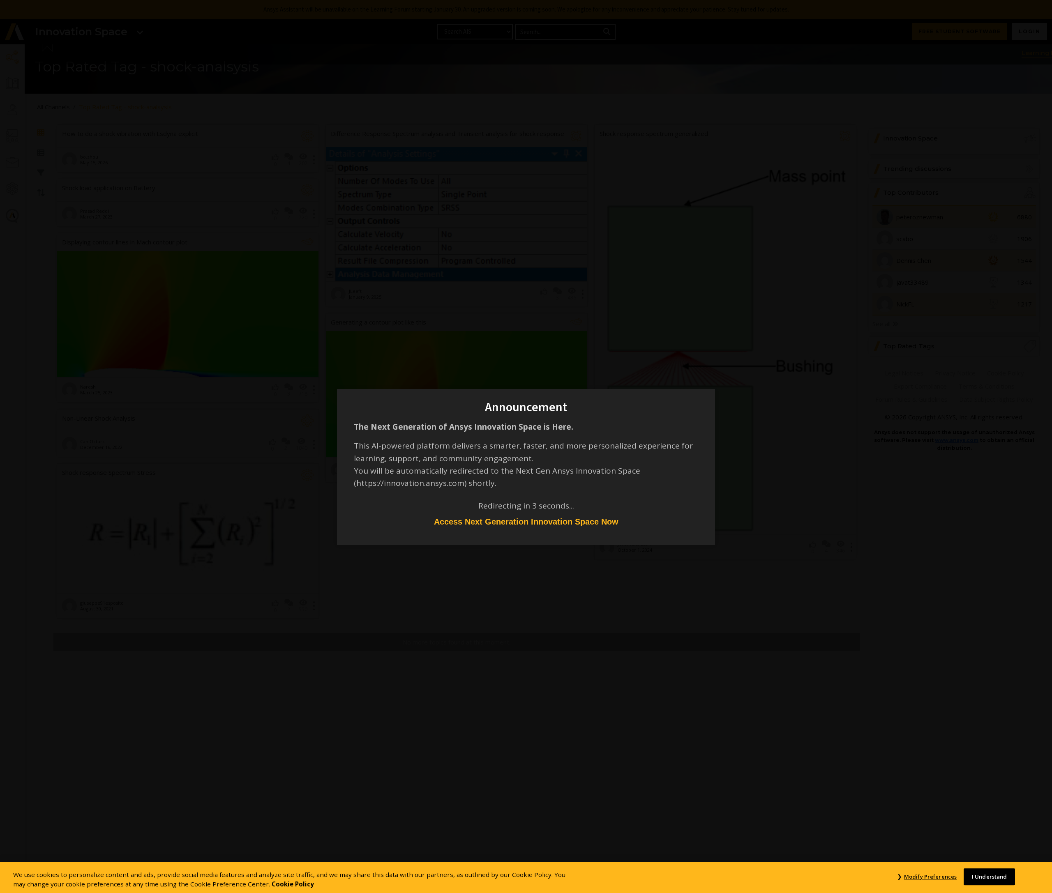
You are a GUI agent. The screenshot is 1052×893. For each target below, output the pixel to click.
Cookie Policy (293, 884)
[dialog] (526, 446)
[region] (526, 877)
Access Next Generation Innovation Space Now (526, 521)
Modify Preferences (930, 876)
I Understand (989, 876)
